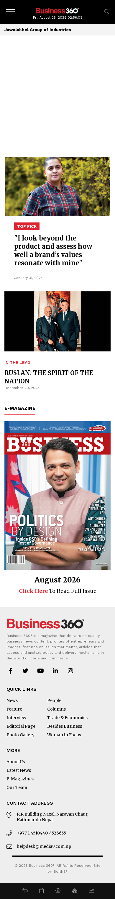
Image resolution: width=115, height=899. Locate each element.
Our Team (16, 787)
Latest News (18, 770)
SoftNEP (61, 871)
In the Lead (17, 362)
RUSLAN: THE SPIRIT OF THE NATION (48, 377)
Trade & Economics (67, 717)
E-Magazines (20, 779)
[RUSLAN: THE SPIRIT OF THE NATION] (57, 256)
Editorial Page (20, 726)
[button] (24, 891)
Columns (56, 709)
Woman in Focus (64, 734)
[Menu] (10, 11)
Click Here (33, 591)
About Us (15, 761)
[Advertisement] (57, 96)
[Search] (106, 11)
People (54, 700)
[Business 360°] (57, 10)
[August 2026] (57, 495)
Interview (16, 717)
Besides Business (64, 726)
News (12, 700)
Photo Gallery (20, 734)
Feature (14, 709)
